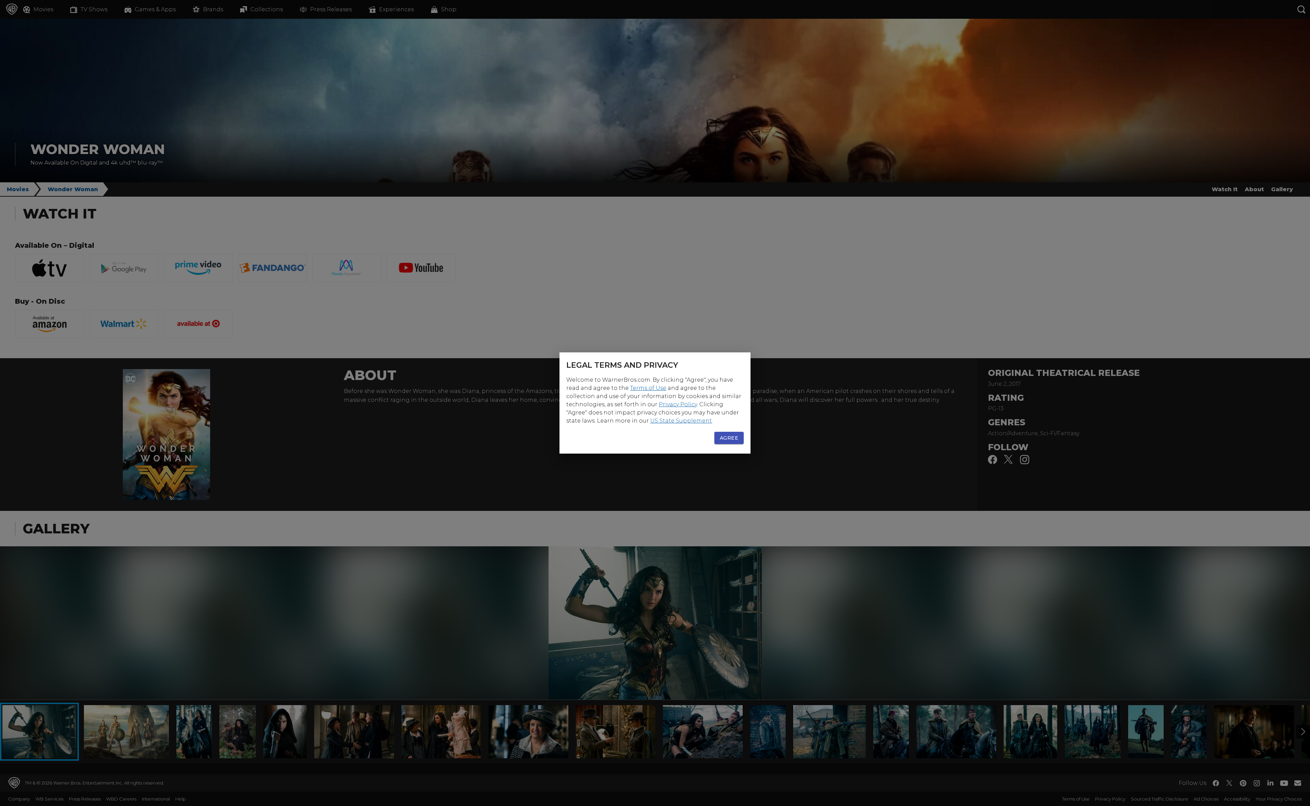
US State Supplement (681, 420)
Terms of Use (648, 388)
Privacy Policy (678, 404)
